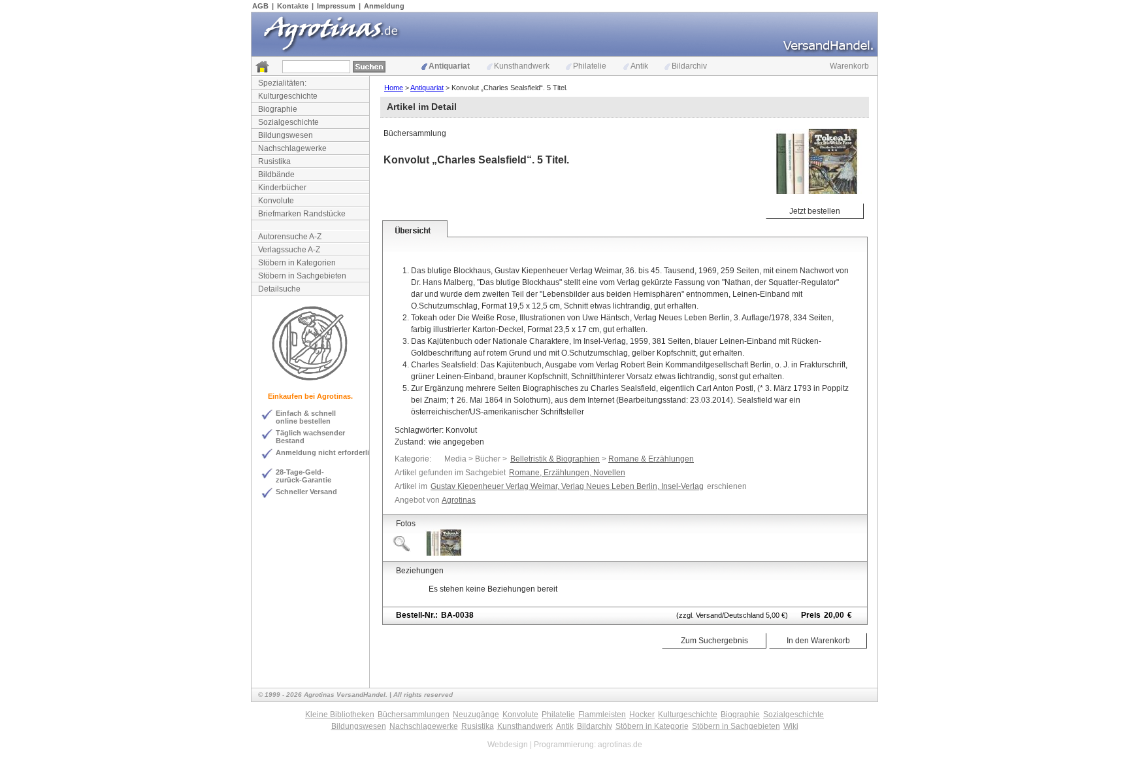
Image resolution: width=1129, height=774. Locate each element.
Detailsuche (279, 289)
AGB (260, 6)
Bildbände (276, 174)
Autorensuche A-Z (289, 236)
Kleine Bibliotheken (339, 714)
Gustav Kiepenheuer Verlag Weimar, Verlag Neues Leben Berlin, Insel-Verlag (567, 486)
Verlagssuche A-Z (289, 249)
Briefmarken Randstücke (302, 213)
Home (393, 88)
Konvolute (276, 200)
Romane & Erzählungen (651, 458)
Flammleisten (602, 714)
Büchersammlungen (414, 714)
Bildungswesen (285, 135)
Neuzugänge (476, 714)
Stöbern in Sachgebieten (302, 275)
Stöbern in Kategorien (297, 262)
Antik (639, 66)
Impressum (336, 6)
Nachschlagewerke (292, 148)
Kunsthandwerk (521, 66)
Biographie (277, 109)
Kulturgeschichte (288, 96)
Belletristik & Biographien (555, 458)
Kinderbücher (282, 187)
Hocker (642, 714)
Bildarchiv (689, 66)
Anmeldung (384, 6)
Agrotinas (459, 500)
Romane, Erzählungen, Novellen (567, 472)
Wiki (790, 726)
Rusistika (274, 161)
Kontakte (292, 6)
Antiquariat (449, 66)
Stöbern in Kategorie (652, 726)
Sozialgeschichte (288, 122)
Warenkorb (849, 66)
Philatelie (589, 66)
